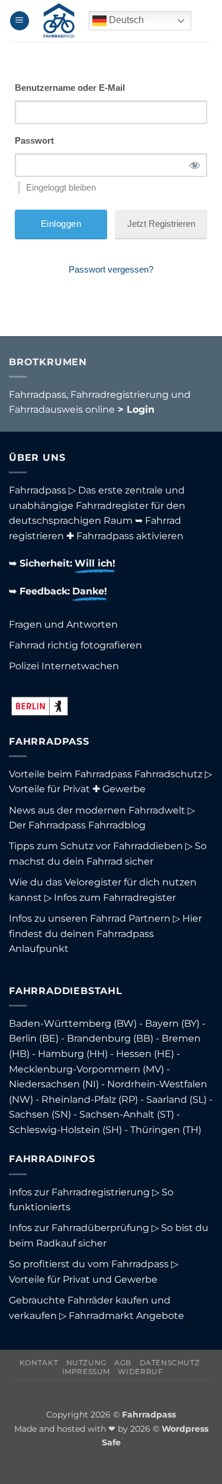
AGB (122, 1362)
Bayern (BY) (172, 1023)
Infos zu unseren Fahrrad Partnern (89, 918)
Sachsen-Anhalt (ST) (126, 1114)
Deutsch (125, 20)
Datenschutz (170, 1362)
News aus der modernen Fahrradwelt (97, 810)
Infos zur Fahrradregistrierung (79, 1192)
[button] (19, 21)
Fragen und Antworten (63, 624)
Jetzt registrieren (161, 224)
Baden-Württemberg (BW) (73, 1023)
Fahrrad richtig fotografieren (75, 645)
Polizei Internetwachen (64, 666)
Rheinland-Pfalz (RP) (89, 1099)
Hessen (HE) (145, 1053)
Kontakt (39, 1362)
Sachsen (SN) (40, 1114)
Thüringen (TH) (165, 1129)
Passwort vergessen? (111, 269)
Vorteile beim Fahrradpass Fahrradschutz (105, 774)
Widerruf (140, 1371)
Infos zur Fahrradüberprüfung (79, 1227)
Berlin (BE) (34, 1038)
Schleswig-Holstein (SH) (65, 1129)
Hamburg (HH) (73, 1053)
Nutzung (86, 1362)
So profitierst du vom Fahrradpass (89, 1264)
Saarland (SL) (176, 1099)
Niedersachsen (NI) (54, 1084)
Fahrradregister (112, 505)
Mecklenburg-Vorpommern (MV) (86, 1069)
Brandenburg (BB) (110, 1038)
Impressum (86, 1371)
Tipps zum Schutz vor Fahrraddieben (96, 846)
